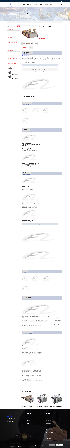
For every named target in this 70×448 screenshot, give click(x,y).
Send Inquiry (42, 38)
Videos (41, 4)
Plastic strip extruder (11, 29)
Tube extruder (10, 37)
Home (24, 4)
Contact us (51, 4)
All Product (35, 4)
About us (29, 4)
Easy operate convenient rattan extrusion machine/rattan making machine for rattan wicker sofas (56, 406)
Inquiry (31, 47)
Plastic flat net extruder (11, 53)
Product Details (25, 47)
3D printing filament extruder (12, 58)
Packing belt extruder (11, 50)
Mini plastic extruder (11, 47)
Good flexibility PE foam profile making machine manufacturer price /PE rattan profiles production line (42, 406)
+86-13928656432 (11, 1)
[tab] (13, 29)
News (45, 4)
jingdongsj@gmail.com (21, 1)
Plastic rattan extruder (11, 32)
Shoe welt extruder (11, 34)
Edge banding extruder (11, 55)
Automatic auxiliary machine (12, 42)
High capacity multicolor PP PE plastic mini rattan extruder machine (27, 406)
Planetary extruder (11, 61)
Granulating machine (11, 40)
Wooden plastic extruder (12, 63)
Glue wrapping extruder (11, 45)
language (60, 1)
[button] (13, 37)
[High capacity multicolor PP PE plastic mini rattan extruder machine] (27, 399)
